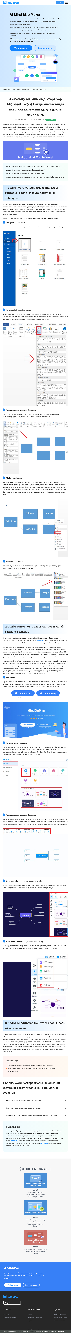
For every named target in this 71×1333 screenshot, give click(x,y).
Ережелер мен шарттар (61, 1317)
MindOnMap (40, 640)
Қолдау (30, 1314)
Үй (6, 89)
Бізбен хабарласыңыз (9, 1317)
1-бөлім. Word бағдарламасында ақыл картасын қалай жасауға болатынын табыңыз (33, 167)
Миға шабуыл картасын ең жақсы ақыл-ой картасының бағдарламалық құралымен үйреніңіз (35, 1223)
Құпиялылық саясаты (60, 1314)
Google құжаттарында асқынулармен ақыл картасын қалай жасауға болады (35, 1195)
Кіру (60, 3)
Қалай (13, 89)
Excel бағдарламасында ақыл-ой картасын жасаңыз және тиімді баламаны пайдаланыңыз (32, 1070)
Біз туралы (6, 1314)
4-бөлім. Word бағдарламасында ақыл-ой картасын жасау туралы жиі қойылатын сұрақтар (35, 177)
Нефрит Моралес (20, 120)
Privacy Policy (52, 1331)
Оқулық (30, 1321)
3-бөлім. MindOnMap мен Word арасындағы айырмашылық (25, 173)
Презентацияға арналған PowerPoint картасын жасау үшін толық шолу (30, 1065)
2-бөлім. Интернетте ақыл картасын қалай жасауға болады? (25, 170)
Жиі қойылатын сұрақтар (35, 1317)
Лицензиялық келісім (60, 1321)
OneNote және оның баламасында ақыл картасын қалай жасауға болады (35, 1251)
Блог (9, 89)
